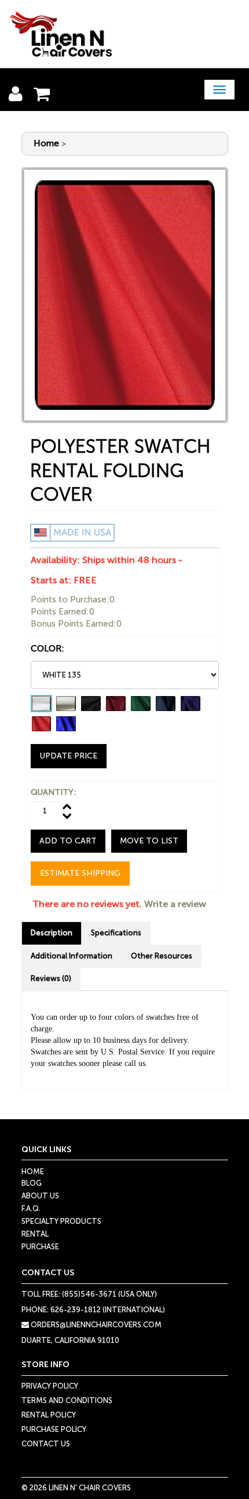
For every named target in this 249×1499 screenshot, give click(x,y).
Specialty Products (61, 1221)
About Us (40, 1195)
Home (46, 143)
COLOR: (47, 648)
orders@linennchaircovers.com (95, 1324)
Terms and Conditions (66, 1400)
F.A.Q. (31, 1208)
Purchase (40, 1246)
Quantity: (53, 792)
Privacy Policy (49, 1386)
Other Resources (161, 956)
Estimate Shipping (80, 873)
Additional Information (71, 956)
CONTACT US (45, 1443)
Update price (68, 756)
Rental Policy (48, 1415)
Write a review (175, 903)
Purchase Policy (53, 1429)
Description (51, 932)
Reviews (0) (51, 978)
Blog (31, 1183)
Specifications (116, 932)
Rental (35, 1234)
